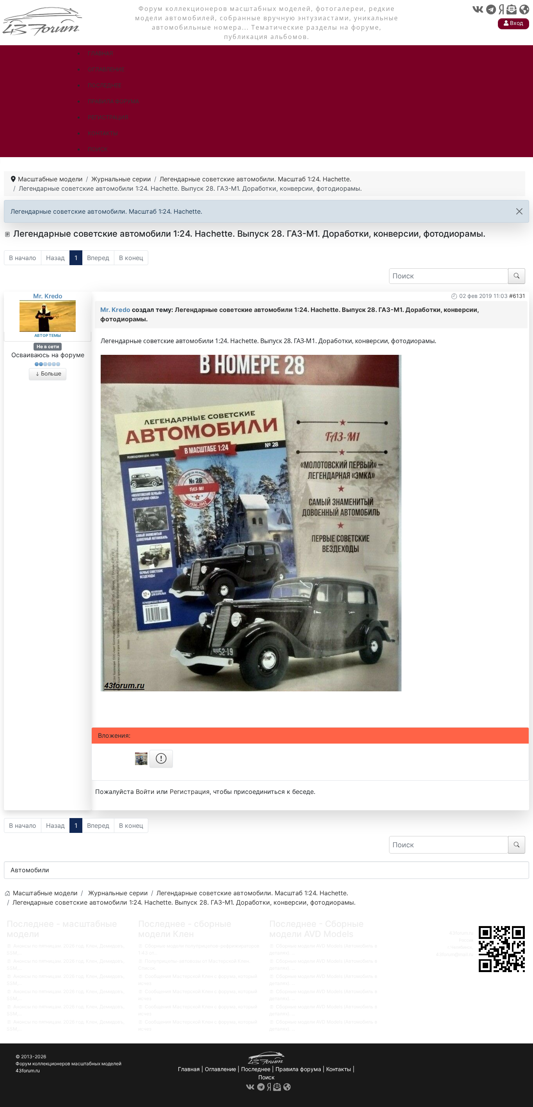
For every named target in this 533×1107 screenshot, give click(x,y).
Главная (189, 1069)
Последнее (255, 1069)
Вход (515, 22)
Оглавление (220, 1069)
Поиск (266, 1077)
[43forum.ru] (43, 20)
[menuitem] (100, 53)
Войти (145, 791)
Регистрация (190, 791)
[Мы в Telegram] (491, 10)
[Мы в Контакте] (477, 10)
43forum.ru (461, 933)
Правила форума (298, 1069)
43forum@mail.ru (454, 954)
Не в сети (48, 346)
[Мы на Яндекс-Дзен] (501, 10)
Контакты (338, 1069)
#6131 (517, 295)
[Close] (519, 211)
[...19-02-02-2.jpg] (251, 522)
